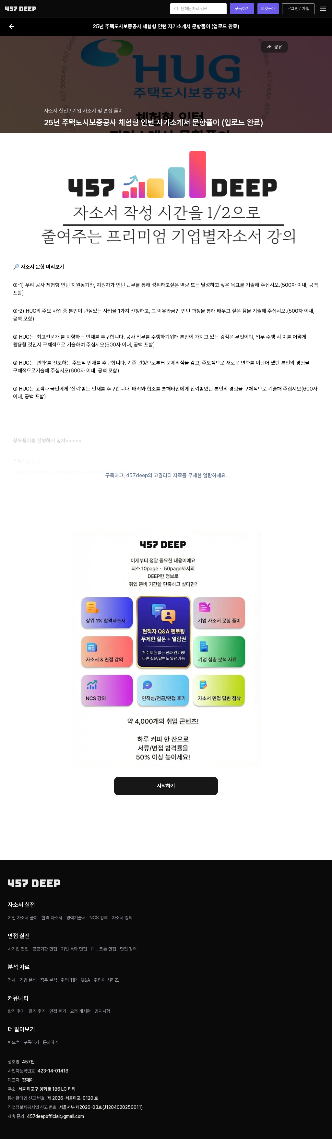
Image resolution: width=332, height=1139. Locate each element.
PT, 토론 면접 (103, 948)
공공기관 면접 (44, 948)
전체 (12, 980)
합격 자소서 (52, 917)
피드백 (13, 1042)
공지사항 (102, 1011)
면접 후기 (57, 1011)
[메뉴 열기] (323, 8)
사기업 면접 (18, 948)
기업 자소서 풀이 (23, 917)
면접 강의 (128, 948)
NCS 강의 (98, 917)
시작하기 (166, 786)
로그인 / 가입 (298, 8)
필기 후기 (37, 1011)
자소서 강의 (122, 917)
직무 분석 (48, 980)
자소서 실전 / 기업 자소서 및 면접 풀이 (83, 111)
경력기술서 (76, 917)
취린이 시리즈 (106, 980)
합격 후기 (16, 1011)
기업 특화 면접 (74, 948)
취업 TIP (69, 980)
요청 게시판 (80, 1011)
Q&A (85, 980)
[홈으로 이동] (21, 8)
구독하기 (242, 8)
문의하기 (50, 1042)
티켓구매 (268, 8)
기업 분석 (27, 980)
